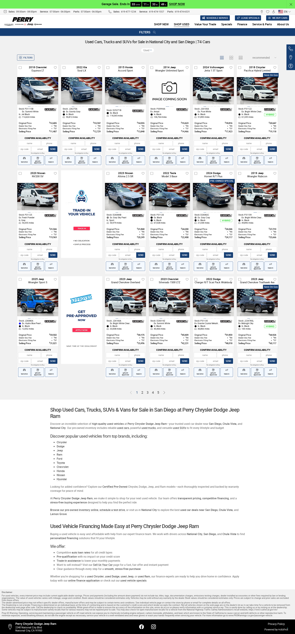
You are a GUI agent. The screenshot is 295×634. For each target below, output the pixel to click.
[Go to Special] (81, 214)
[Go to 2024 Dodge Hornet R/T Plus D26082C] (213, 196)
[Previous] (131, 392)
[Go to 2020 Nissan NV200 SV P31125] (37, 196)
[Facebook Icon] (141, 627)
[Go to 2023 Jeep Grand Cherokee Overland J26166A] (125, 302)
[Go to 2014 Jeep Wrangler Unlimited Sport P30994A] (169, 90)
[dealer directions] (11, 626)
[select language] (289, 11)
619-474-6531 (182, 11)
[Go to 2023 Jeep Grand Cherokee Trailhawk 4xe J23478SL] (257, 302)
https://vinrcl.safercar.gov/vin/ (263, 609)
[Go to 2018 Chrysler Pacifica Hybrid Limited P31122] (257, 90)
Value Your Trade (205, 24)
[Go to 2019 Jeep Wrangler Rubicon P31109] (257, 196)
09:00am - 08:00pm (26, 11)
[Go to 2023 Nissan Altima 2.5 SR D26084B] (125, 196)
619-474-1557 (156, 11)
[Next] (164, 392)
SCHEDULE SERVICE (217, 17)
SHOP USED (181, 24)
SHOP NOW (177, 4)
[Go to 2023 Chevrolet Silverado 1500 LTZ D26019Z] (169, 302)
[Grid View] (222, 58)
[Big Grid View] (231, 58)
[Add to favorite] (55, 67)
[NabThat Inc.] (283, 629)
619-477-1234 (128, 11)
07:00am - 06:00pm (60, 11)
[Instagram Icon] (153, 627)
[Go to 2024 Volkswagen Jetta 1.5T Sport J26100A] (213, 90)
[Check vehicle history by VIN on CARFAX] (50, 110)
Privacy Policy (276, 624)
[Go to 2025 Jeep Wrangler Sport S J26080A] (37, 302)
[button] (291, 4)
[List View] (240, 58)
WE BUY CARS (279, 17)
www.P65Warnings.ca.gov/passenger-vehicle (250, 615)
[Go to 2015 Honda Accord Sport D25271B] (125, 90)
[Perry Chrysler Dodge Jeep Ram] (23, 21)
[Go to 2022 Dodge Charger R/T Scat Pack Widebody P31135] (213, 302)
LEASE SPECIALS (250, 17)
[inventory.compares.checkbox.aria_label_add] (20, 67)
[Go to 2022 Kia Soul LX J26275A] (81, 90)
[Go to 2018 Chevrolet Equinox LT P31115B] (37, 90)
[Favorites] (268, 12)
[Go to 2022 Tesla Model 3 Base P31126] (169, 196)
